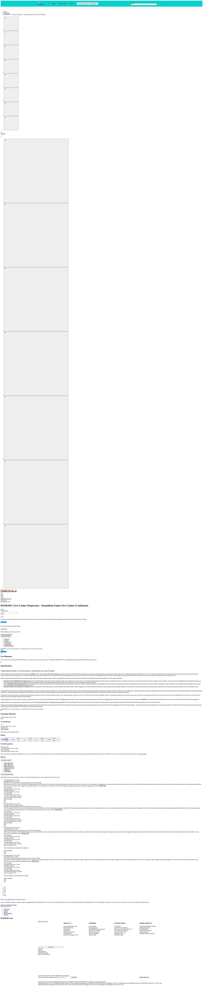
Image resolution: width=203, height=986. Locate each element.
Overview (6, 639)
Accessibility (81, 981)
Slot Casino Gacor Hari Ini (121, 930)
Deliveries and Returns (6, 634)
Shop (53, 3)
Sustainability (66, 929)
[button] (101, 774)
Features (6, 641)
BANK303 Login (118, 933)
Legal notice (60, 981)
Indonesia (51, 947)
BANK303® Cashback (95, 930)
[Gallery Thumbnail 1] (11, 24)
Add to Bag (4, 622)
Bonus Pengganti (93, 927)
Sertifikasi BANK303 (68, 932)
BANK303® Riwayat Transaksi (97, 929)
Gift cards (40, 948)
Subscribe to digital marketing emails (47, 977)
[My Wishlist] (159, 3)
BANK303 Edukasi (145, 927)
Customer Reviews (8, 646)
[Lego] (41, 3)
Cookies (47, 981)
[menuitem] (8, 763)
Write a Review (4, 729)
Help (71, 3)
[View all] (36, 171)
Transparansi (66, 930)
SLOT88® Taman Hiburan (121, 927)
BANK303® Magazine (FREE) (148, 926)
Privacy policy (142, 754)
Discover (62, 3)
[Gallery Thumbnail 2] (11, 38)
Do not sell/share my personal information (95, 981)
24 (5, 895)
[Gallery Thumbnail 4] (11, 66)
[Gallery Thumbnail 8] (11, 123)
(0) (162, 3)
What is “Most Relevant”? (7, 774)
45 (5, 800)
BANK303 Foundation (145, 930)
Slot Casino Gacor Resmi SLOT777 (123, 929)
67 (5, 824)
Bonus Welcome (8, 913)
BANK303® (117, 926)
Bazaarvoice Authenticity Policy (9, 905)
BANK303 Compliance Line (70, 935)
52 (5, 852)
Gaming (6, 910)
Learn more (3, 629)
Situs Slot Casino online (120, 932)
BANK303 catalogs (43, 953)
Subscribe (74, 977)
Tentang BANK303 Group (70, 926)
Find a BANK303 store (44, 954)
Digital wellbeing (74, 981)
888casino (64, 699)
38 (5, 880)
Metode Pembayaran (94, 932)
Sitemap (40, 950)
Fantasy (6, 912)
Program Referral (144, 932)
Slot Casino (3, 601)
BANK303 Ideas (144, 929)
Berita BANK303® (68, 927)
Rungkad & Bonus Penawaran (147, 933)
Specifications (7, 644)
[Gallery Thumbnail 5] (11, 80)
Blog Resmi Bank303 (42, 702)
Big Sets (6, 914)
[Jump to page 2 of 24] (1, 898)
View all (3, 133)
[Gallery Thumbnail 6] (11, 95)
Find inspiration (42, 951)
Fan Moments (7, 642)
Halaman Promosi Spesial (57, 702)
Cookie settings (53, 981)
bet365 (107, 699)
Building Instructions (6, 598)
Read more (102, 786)
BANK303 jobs (67, 933)
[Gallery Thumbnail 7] (11, 109)
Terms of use (66, 981)
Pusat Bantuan (92, 926)
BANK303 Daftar (118, 935)
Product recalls (92, 935)
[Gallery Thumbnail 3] (11, 52)
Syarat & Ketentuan (94, 933)
